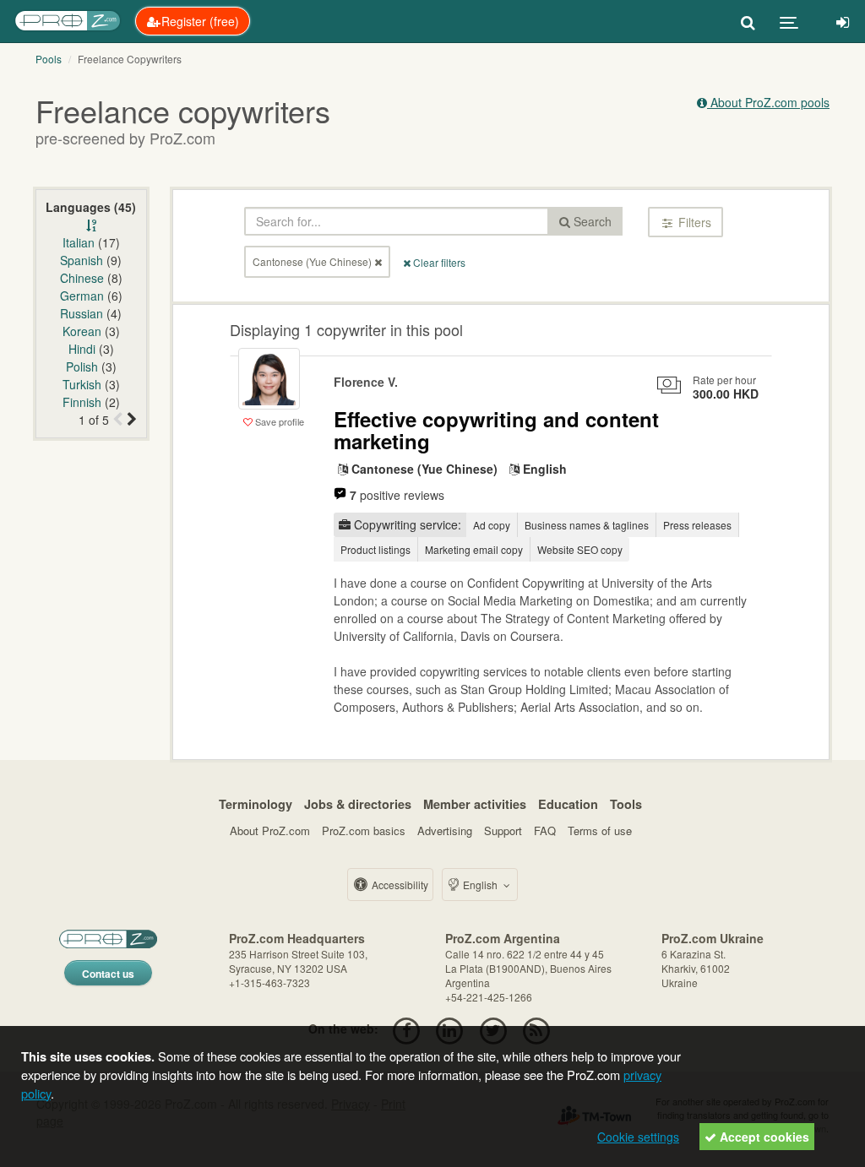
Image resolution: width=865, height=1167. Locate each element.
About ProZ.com (270, 830)
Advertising (444, 830)
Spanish (81, 260)
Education (568, 803)
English (480, 884)
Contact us (108, 973)
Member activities (474, 803)
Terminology (255, 803)
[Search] (748, 21)
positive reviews (397, 494)
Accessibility (398, 884)
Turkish (82, 384)
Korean (82, 331)
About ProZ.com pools (768, 102)
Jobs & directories (357, 803)
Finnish (82, 402)
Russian (81, 313)
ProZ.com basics (363, 830)
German (82, 295)
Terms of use (600, 830)
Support (503, 830)
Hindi (81, 348)
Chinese (82, 277)
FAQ (545, 830)
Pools (48, 59)
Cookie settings (638, 1136)
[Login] (842, 21)
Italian (79, 242)
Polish (82, 366)
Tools (626, 803)
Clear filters (438, 262)
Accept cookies (762, 1136)
